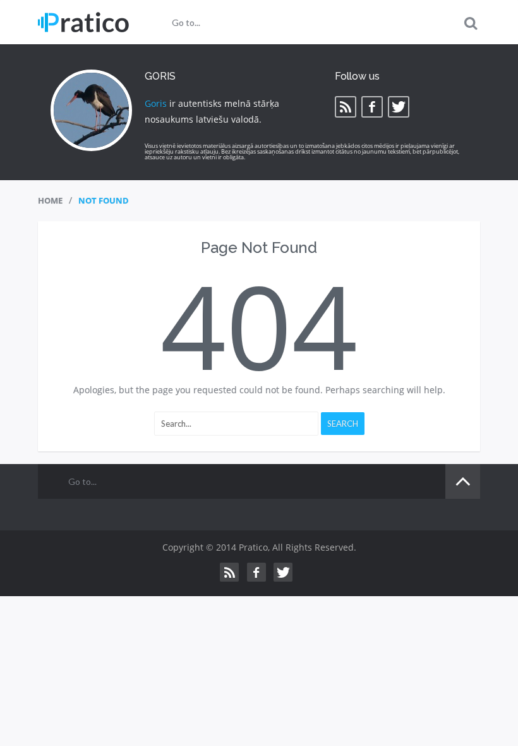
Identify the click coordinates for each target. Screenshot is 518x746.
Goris (156, 103)
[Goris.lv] (83, 22)
